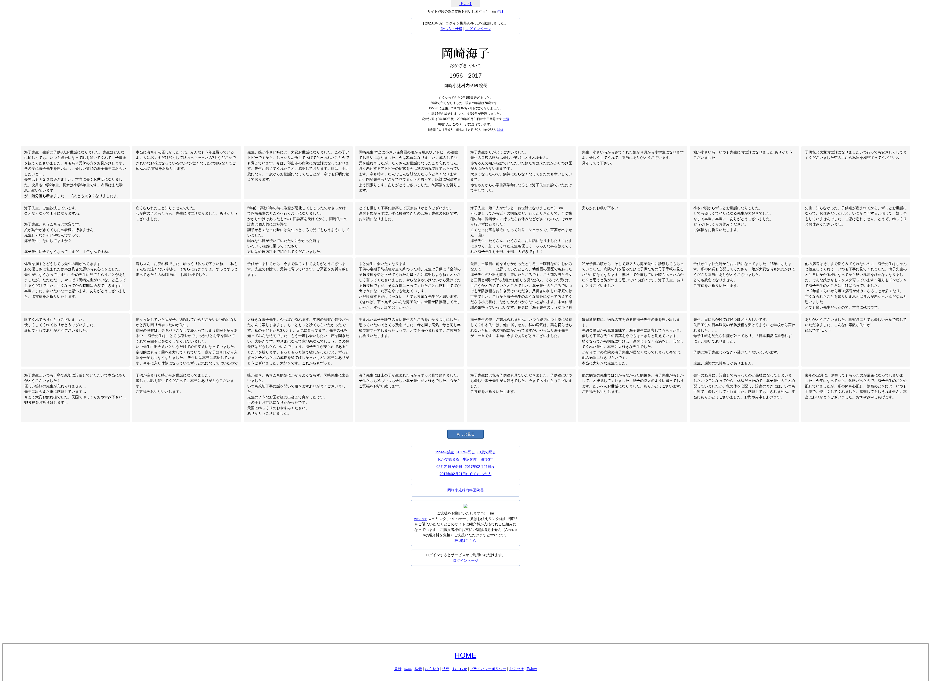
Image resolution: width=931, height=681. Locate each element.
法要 (445, 669)
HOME (465, 655)
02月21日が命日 (449, 467)
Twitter (532, 669)
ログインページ (478, 29)
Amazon (420, 519)
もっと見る (466, 434)
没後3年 (487, 459)
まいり (465, 3)
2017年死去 (465, 452)
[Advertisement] (465, 605)
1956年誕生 (444, 452)
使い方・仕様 (451, 29)
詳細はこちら (465, 540)
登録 (397, 669)
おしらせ (459, 669)
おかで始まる (448, 459)
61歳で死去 (486, 452)
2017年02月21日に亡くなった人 (465, 474)
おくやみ (432, 669)
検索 (418, 669)
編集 (408, 669)
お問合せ (516, 669)
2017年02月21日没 (480, 467)
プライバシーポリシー (488, 669)
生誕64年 (470, 459)
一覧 (506, 119)
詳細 (500, 11)
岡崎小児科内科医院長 (465, 490)
